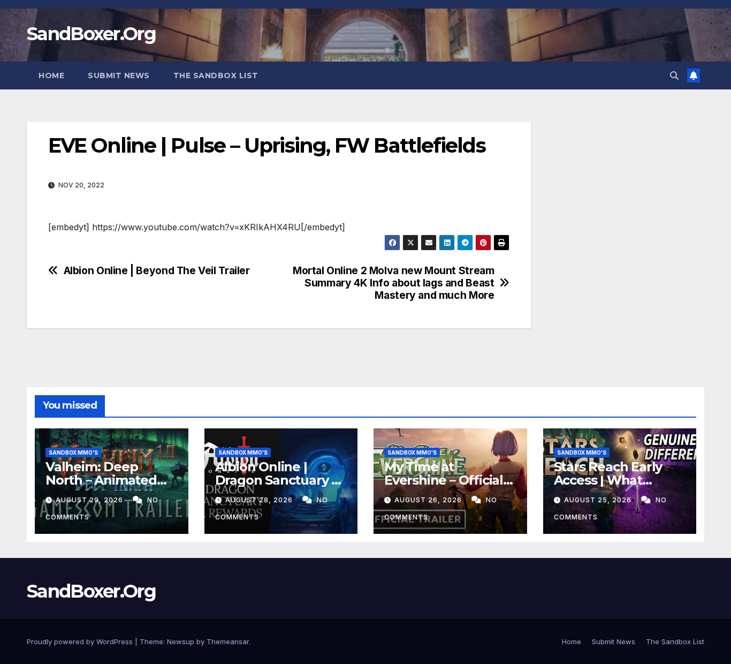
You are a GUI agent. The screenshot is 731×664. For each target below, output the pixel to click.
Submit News (119, 75)
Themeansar (228, 641)
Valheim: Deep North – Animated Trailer (101, 480)
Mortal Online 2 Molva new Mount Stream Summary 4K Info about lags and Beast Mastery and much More (393, 283)
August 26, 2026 (429, 500)
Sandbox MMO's (73, 452)
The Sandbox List (215, 75)
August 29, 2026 (90, 500)
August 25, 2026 (599, 500)
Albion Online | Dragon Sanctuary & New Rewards (277, 480)
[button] (674, 75)
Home (51, 75)
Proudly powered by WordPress (81, 641)
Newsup (180, 641)
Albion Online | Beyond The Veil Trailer (157, 271)
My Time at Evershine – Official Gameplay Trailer (443, 480)
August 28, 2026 (260, 500)
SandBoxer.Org (91, 33)
